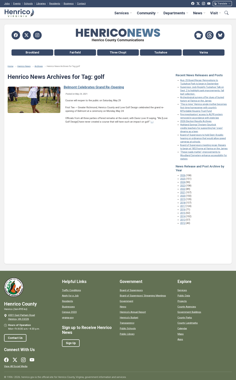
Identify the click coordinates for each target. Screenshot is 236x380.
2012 (182, 223)
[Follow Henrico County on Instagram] (37, 35)
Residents (54, 3)
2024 (182, 182)
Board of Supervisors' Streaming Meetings (143, 295)
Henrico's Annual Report (133, 312)
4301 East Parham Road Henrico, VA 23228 (21, 317)
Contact (81, 3)
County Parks (184, 317)
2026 (182, 175)
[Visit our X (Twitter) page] (15, 360)
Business (69, 3)
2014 (182, 216)
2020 (182, 196)
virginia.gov (68, 317)
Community (146, 13)
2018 (182, 202)
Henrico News (23, 66)
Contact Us (15, 338)
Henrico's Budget (129, 317)
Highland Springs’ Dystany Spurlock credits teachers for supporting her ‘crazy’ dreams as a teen (201, 128)
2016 (182, 209)
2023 (182, 185)
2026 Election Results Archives (196, 121)
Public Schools (128, 328)
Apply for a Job (70, 295)
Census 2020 (69, 312)
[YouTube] (208, 3)
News (197, 13)
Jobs (7, 3)
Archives (39, 66)
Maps (180, 334)
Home (10, 66)
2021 (182, 192)
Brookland (32, 52)
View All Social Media (15, 366)
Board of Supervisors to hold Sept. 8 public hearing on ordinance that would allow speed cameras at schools (203, 138)
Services (121, 13)
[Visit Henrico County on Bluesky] (220, 35)
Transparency (127, 322)
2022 (182, 189)
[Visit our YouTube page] (32, 360)
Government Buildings (189, 312)
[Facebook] (192, 3)
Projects (182, 301)
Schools (28, 3)
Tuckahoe (160, 52)
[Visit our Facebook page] (6, 360)
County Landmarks (187, 322)
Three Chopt (118, 52)
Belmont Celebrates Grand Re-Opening (94, 87)
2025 (182, 178)
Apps (180, 339)
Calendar (182, 328)
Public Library (127, 334)
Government (126, 301)
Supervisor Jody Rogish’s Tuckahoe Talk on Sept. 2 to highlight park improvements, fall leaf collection (202, 90)
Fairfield (75, 52)
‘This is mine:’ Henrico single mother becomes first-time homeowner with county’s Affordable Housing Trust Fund (203, 107)
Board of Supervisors (131, 290)
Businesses (68, 306)
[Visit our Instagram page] (23, 360)
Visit (214, 13)
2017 (182, 206)
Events (17, 3)
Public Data (183, 295)
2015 (182, 213)
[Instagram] (203, 3)
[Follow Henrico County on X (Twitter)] (26, 35)
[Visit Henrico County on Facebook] (16, 35)
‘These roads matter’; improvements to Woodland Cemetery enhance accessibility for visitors (203, 155)
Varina (204, 52)
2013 (182, 219)
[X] (198, 3)
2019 (182, 199)
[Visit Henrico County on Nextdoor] (198, 35)
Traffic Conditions (71, 290)
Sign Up (71, 343)
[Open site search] (226, 13)
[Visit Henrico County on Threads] (209, 35)
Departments (174, 13)
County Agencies (186, 306)
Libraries (41, 3)
